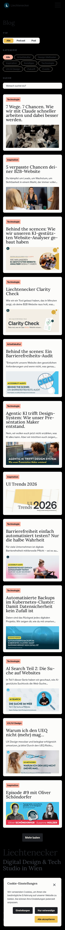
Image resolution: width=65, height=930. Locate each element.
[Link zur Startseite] (16, 5)
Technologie (47, 63)
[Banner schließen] (54, 885)
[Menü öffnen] (58, 5)
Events (45, 69)
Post (33, 40)
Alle (8, 40)
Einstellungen (23, 910)
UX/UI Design (13, 69)
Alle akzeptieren (46, 919)
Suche (7, 78)
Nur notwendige (46, 910)
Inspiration (11, 63)
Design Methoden (47, 57)
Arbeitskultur (24, 57)
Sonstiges (29, 63)
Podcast (21, 40)
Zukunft (31, 69)
